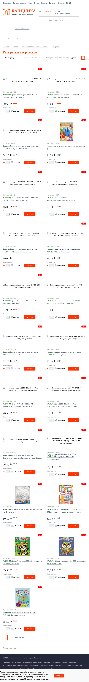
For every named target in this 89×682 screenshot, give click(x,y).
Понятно (59, 676)
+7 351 (45, 11)
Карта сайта (55, 669)
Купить (30, 111)
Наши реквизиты (44, 669)
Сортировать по (51, 58)
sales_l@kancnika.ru (62, 13)
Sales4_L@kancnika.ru (28, 669)
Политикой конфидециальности (37, 679)
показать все (20, 638)
